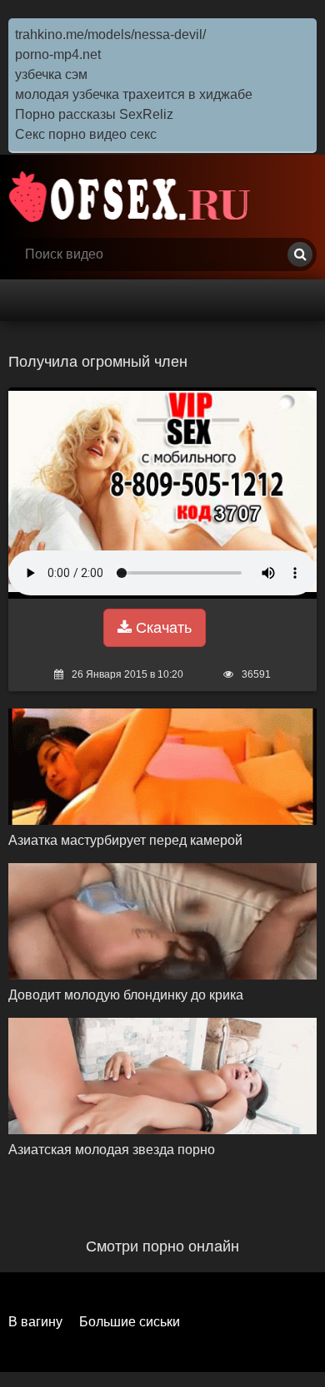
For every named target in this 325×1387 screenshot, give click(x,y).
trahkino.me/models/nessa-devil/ (110, 34)
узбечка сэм (51, 74)
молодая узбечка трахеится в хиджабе (133, 94)
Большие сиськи (129, 1322)
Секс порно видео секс (86, 134)
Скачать (162, 627)
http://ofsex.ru (133, 196)
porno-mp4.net (58, 54)
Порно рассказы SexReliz (94, 114)
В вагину (35, 1322)
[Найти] (300, 254)
